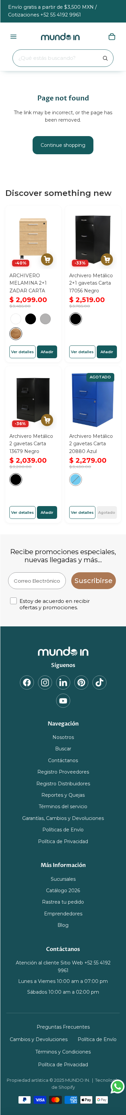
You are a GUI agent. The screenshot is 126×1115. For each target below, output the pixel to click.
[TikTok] (99, 682)
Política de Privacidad (63, 841)
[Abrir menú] (13, 36)
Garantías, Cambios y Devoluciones (63, 818)
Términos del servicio (63, 807)
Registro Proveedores (63, 772)
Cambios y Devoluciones (39, 1039)
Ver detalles (22, 351)
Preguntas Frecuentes (63, 1027)
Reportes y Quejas (63, 795)
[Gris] (45, 319)
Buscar (63, 749)
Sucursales (63, 879)
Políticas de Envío (63, 830)
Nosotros (63, 737)
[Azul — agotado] (75, 479)
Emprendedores (63, 914)
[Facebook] (27, 682)
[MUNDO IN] (63, 651)
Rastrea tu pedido (63, 902)
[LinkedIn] (63, 682)
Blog (63, 925)
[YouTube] (63, 701)
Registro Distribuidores (63, 784)
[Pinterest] (81, 682)
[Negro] (30, 319)
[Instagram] (45, 682)
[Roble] (15, 333)
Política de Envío (97, 1039)
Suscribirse (94, 581)
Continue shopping (63, 145)
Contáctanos (63, 760)
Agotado (106, 512)
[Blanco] (15, 319)
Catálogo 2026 (63, 890)
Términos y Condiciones (63, 1052)
